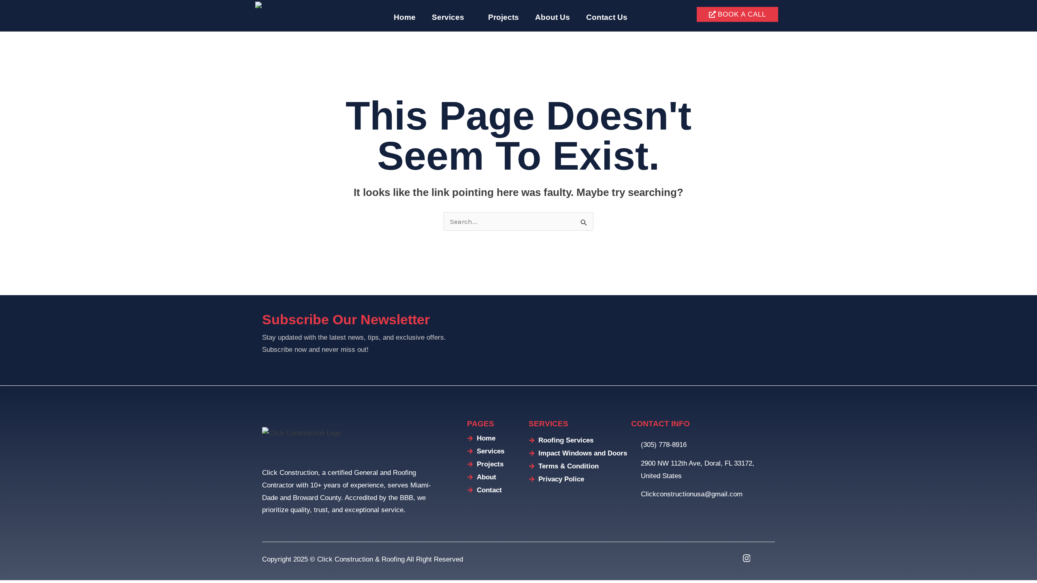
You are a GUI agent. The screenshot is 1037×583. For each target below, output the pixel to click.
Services (448, 17)
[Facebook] (726, 558)
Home (405, 17)
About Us (552, 17)
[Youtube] (767, 558)
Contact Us (606, 17)
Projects (503, 17)
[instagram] (746, 558)
